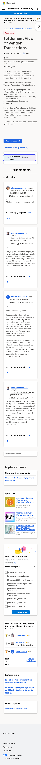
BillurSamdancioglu (18, 188)
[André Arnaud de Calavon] (8, 233)
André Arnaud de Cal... (19, 233)
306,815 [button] (14, 235)
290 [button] (30, 652)
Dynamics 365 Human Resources (20, 580)
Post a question (20, 13)
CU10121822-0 (21, 652)
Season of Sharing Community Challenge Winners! (25, 500)
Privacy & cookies (9, 743)
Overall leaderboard (31, 660)
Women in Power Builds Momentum (24, 514)
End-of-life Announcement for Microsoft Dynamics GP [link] (18, 681)
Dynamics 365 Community (20, 8)
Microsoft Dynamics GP (17, 603)
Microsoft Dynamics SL (17, 606)
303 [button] (28, 642)
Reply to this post (13, 141)
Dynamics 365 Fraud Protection (20, 576)
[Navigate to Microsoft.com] (9, 3)
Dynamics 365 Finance (16, 572)
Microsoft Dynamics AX (17, 599)
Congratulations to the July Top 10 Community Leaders (25, 528)
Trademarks (7, 751)
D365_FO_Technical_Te (28, 62)
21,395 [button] (30, 188)
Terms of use (7, 747)
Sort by (6, 177)
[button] (37, 9)
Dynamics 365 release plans (16, 708)
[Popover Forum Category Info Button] (15, 562)
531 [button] (29, 635)
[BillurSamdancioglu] (8, 188)
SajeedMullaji (21, 635)
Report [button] (8, 58)
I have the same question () (16, 147)
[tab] (21, 170)
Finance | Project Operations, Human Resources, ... (18, 19)
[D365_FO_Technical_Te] (8, 297)
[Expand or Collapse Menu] (3, 8)
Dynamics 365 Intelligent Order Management (20, 584)
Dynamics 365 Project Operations (16, 589)
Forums (23, 19)
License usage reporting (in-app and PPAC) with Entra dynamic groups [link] (19, 690)
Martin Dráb (20, 642)
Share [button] (27, 53)
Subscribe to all (21, 612)
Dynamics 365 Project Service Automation (19, 594)
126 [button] (6, 63)
